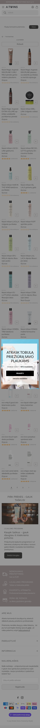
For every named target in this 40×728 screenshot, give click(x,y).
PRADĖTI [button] (20, 373)
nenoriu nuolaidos (20, 378)
